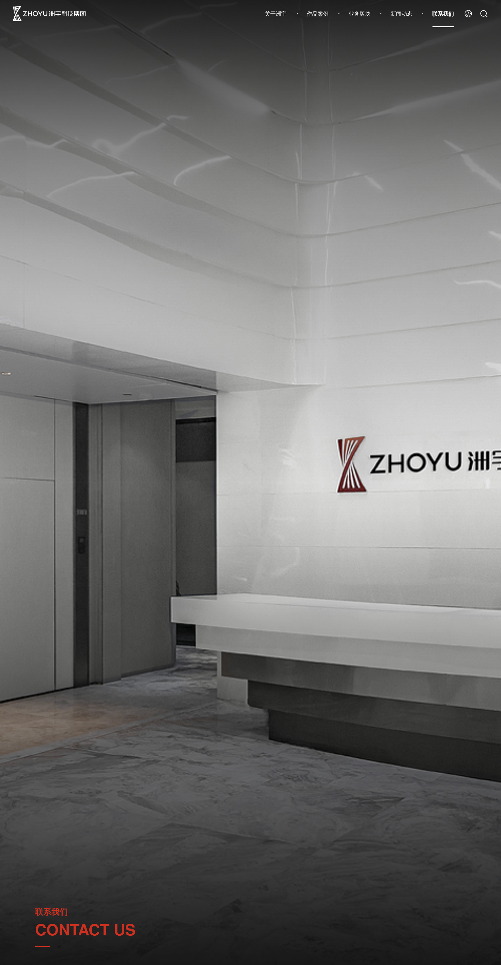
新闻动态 (401, 13)
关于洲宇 (276, 13)
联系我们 (443, 13)
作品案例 (318, 13)
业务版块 (359, 13)
